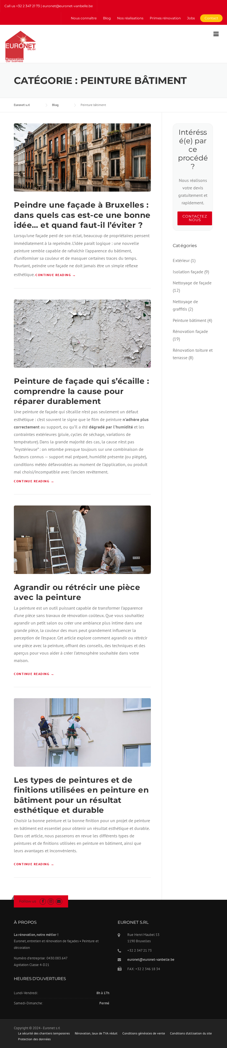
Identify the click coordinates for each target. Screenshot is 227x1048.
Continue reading (55, 275)
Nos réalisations (130, 18)
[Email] (59, 901)
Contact (211, 18)
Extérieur (181, 260)
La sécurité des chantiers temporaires (44, 1033)
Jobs (191, 18)
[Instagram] (51, 901)
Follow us (27, 901)
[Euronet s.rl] (20, 46)
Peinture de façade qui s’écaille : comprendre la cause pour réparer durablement (81, 391)
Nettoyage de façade (192, 282)
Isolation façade (188, 271)
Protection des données (34, 1039)
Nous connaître (84, 18)
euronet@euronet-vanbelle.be (150, 959)
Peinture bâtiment (189, 320)
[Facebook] (43, 901)
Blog (107, 18)
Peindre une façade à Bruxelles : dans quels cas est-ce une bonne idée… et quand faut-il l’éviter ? (82, 215)
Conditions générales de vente (143, 1033)
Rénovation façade (190, 331)
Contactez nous (194, 218)
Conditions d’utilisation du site (191, 1033)
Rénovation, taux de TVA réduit (96, 1033)
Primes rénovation (165, 18)
